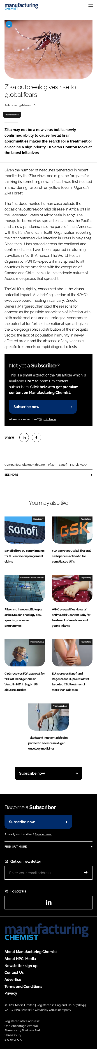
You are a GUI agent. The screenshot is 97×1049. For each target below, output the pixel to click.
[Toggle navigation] (90, 6)
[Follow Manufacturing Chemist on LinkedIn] (48, 904)
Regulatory (38, 519)
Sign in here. (47, 419)
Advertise (13, 979)
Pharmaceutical (12, 115)
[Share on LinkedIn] (24, 437)
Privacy (11, 993)
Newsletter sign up (21, 966)
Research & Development (32, 578)
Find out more (16, 846)
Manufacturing (37, 642)
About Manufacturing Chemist (31, 952)
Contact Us (14, 972)
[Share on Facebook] (36, 437)
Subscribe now (26, 407)
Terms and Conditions (23, 986)
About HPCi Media (20, 959)
